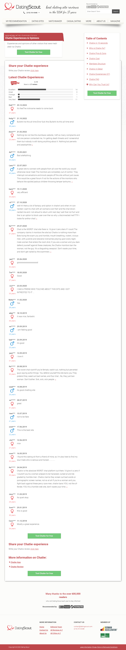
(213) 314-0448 (79, 629)
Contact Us (43, 630)
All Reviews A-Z (56, 630)
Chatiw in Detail (96, 69)
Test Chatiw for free (33, 52)
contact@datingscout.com (83, 626)
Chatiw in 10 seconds (98, 43)
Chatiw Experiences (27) (99, 74)
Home (7, 35)
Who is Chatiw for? (97, 48)
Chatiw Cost (94, 58)
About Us (43, 633)
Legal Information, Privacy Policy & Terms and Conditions (98, 647)
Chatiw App (16, 562)
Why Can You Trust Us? (99, 84)
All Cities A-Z (55, 633)
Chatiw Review (17, 567)
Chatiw (13, 35)
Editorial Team (56, 627)
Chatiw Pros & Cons (97, 53)
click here (34, 70)
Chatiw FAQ (94, 79)
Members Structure (97, 64)
